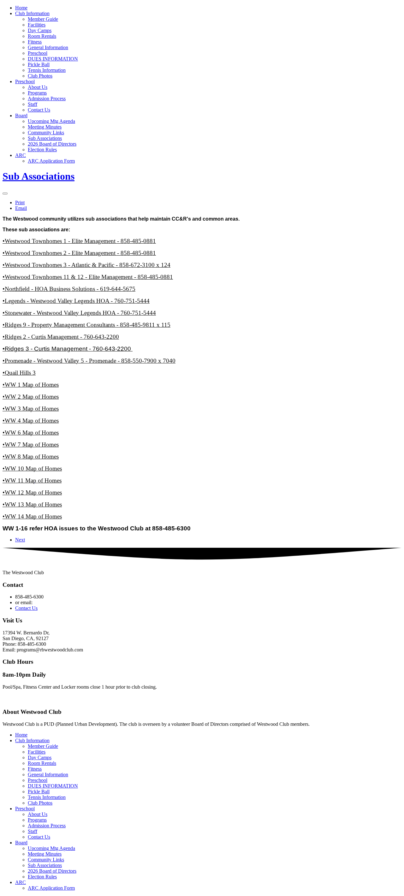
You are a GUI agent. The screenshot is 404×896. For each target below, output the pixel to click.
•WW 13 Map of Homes (32, 504)
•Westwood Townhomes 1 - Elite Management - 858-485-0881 (79, 241)
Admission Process (47, 98)
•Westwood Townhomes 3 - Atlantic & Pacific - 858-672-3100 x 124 (86, 265)
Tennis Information (47, 70)
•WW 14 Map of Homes (32, 516)
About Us (37, 87)
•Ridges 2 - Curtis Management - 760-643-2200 (61, 336)
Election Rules (42, 149)
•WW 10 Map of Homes (32, 468)
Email (21, 208)
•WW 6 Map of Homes (31, 432)
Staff (32, 104)
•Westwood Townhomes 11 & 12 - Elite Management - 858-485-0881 (88, 277)
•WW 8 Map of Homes (31, 456)
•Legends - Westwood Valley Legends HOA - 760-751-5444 (76, 301)
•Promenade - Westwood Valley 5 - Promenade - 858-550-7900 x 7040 (89, 360)
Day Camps (39, 30)
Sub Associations (45, 138)
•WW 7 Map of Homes (31, 444)
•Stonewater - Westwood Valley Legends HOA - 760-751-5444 (79, 312)
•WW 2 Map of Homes (31, 396)
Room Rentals (42, 36)
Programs (37, 92)
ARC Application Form (51, 161)
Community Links (46, 132)
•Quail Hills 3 (19, 372)
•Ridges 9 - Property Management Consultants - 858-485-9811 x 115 (86, 324)
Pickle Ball (39, 64)
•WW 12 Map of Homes (32, 492)
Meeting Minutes (45, 127)
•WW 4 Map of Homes (31, 420)
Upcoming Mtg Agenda (51, 121)
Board (21, 115)
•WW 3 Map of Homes (31, 408)
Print (20, 202)
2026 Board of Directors (52, 144)
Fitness (35, 41)
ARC (20, 155)
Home (21, 7)
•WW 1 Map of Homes (31, 384)
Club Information (32, 13)
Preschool (37, 53)
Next (20, 539)
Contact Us (39, 110)
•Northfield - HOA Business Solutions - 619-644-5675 (69, 289)
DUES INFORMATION (53, 58)
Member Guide (43, 19)
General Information (48, 47)
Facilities (36, 24)
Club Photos (40, 75)
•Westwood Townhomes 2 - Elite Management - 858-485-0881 (79, 253)
